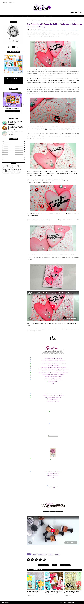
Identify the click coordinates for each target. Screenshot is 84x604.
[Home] (54, 565)
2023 (14, 147)
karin (15, 169)
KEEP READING (65, 565)
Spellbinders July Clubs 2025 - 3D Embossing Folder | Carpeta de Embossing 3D (53, 592)
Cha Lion (7, 602)
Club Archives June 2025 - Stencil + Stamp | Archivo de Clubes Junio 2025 (15, 132)
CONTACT (69, 602)
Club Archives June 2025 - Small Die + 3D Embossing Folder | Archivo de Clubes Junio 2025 (15, 127)
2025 (14, 143)
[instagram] (71, 12)
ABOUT (65, 602)
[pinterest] (78, 12)
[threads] (73, 12)
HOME (61, 602)
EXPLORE (13, 81)
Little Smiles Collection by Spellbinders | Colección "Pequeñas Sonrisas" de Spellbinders (34, 592)
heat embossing (50, 554)
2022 (13, 149)
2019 (14, 155)
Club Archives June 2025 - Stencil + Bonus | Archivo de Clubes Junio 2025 (15, 122)
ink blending (4, 169)
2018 (14, 157)
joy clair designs (10, 169)
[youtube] (76, 12)
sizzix (9, 172)
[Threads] (28, 559)
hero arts (17, 167)
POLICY (73, 602)
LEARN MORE (13, 56)
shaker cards (4, 172)
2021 (14, 151)
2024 (14, 145)
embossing (34, 554)
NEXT (43, 565)
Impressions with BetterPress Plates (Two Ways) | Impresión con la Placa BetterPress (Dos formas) (72, 592)
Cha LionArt (39, 29)
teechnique (57, 554)
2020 (14, 153)
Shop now (12, 111)
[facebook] (81, 12)
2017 (14, 159)
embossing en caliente (42, 554)
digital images (5, 167)
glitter (14, 167)
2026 (14, 141)
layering (19, 169)
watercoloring (18, 172)
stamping (12, 172)
